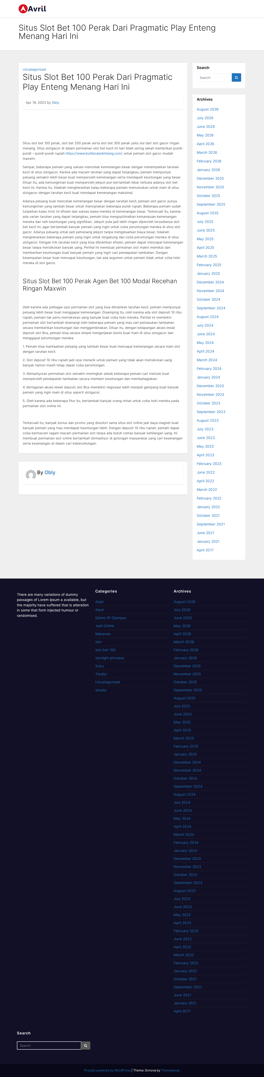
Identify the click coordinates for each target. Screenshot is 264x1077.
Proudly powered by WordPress (107, 1070)
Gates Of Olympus (110, 618)
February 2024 (209, 369)
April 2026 (205, 144)
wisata (100, 690)
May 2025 (205, 239)
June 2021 (205, 533)
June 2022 (206, 472)
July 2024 (205, 325)
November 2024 (210, 291)
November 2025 (210, 187)
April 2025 (205, 248)
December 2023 (210, 386)
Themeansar (170, 1070)
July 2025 (205, 222)
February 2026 (209, 161)
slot (98, 642)
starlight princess (109, 658)
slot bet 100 (105, 650)
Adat (99, 602)
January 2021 (208, 541)
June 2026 (206, 127)
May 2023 (205, 446)
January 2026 (208, 170)
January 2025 (208, 273)
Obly (55, 102)
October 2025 (208, 196)
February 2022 (209, 498)
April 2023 (205, 455)
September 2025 (211, 204)
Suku (99, 666)
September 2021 (211, 524)
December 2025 (210, 178)
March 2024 (207, 360)
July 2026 (205, 118)
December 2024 (210, 282)
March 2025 (207, 256)
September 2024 (211, 308)
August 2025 (207, 213)
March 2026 (207, 152)
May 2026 (205, 135)
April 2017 (205, 550)
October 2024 (208, 299)
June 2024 (206, 334)
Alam (99, 610)
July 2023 (205, 429)
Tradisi (101, 674)
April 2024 (205, 351)
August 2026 (208, 109)
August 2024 (208, 317)
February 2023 (209, 464)
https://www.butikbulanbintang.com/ (94, 153)
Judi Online (104, 626)
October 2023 (208, 403)
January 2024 (208, 377)
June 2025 (206, 230)
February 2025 (209, 265)
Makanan (103, 634)
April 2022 (205, 481)
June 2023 (206, 438)
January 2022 (208, 507)
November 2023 (210, 394)
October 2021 (208, 515)
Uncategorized (34, 69)
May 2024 (205, 343)
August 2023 (208, 420)
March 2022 (207, 490)
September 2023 (211, 412)
